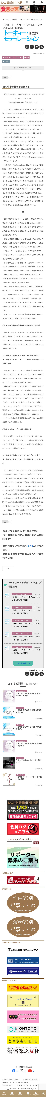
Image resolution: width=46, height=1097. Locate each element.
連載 (27, 57)
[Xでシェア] (27, 47)
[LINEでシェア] (37, 47)
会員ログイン (23, 1085)
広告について (39, 1085)
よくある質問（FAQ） (21, 1082)
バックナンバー (21, 663)
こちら (30, 546)
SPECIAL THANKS (31, 1079)
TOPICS (7, 61)
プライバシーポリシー (10, 1079)
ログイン (7, 568)
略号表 (5, 1082)
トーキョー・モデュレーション (14, 57)
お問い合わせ (7, 1085)
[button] (41, 47)
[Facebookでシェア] (32, 47)
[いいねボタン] (5, 77)
